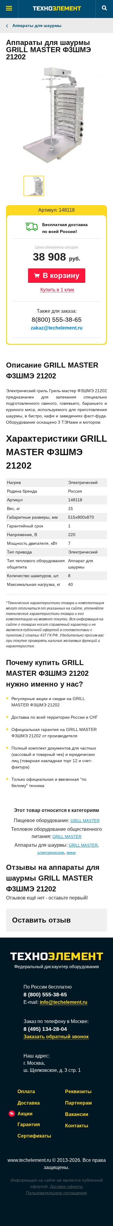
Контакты (76, 1125)
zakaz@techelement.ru (57, 327)
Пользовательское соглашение (56, 1192)
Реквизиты (78, 1091)
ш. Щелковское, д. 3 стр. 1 (52, 1070)
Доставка (28, 1102)
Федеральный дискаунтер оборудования (56, 966)
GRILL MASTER (85, 821)
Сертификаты (34, 1135)
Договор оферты (66, 1186)
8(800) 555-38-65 (57, 319)
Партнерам (78, 1102)
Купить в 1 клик (57, 289)
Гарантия (28, 1124)
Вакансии (76, 1114)
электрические (50, 852)
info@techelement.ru (63, 1002)
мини (71, 852)
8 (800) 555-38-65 (45, 995)
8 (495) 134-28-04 (45, 1029)
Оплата (26, 1091)
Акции (25, 1113)
